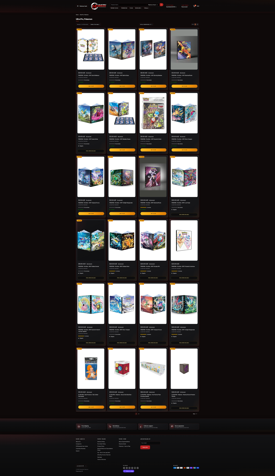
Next (194, 413)
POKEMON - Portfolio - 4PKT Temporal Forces (88, 202)
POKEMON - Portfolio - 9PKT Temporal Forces (151, 329)
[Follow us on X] (127, 468)
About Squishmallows (124, 441)
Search (77, 451)
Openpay (99, 457)
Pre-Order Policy (101, 443)
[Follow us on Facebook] (124, 468)
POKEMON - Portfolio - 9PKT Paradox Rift (150, 266)
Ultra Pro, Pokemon (84, 14)
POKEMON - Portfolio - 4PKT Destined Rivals (182, 75)
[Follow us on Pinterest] (132, 468)
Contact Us (78, 443)
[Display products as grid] (195, 24)
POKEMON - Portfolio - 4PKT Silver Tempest (182, 139)
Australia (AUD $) (80, 465)
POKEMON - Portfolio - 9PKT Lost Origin (181, 202)
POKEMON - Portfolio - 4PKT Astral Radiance (88, 75)
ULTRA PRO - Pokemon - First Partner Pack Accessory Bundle (151, 395)
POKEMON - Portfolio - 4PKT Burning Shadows (151, 75)
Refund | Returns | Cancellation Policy (105, 449)
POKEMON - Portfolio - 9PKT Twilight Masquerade (183, 329)
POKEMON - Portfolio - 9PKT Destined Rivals (151, 202)
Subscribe (145, 447)
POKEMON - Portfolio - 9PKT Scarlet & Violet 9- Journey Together (89, 330)
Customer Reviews (80, 448)
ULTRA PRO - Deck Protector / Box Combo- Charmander (88, 395)
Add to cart (91, 86)
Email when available (91, 150)
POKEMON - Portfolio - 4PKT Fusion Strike (88, 139)
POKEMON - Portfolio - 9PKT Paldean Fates (119, 266)
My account (184, 6)
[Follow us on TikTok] (138, 468)
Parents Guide (122, 443)
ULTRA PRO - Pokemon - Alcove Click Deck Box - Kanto (120, 395)
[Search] (161, 4)
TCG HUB (131, 7)
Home (77, 14)
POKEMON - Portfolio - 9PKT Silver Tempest (119, 329)
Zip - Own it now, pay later (103, 452)
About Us (78, 441)
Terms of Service (101, 459)
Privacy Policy (100, 446)
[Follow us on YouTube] (135, 468)
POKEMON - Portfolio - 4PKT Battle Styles (119, 75)
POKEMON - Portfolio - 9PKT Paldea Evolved (88, 266)
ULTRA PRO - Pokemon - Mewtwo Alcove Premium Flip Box (183, 395)
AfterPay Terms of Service (104, 454)
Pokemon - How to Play (124, 446)
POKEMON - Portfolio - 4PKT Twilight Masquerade (120, 202)
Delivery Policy (101, 441)
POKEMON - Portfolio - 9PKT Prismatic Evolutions (183, 266)
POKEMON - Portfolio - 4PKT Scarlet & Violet (151, 139)
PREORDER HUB (124, 7)
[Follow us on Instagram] (129, 468)
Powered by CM (79, 471)
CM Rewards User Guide (82, 446)
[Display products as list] (198, 24)
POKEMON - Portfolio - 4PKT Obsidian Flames (119, 139)
